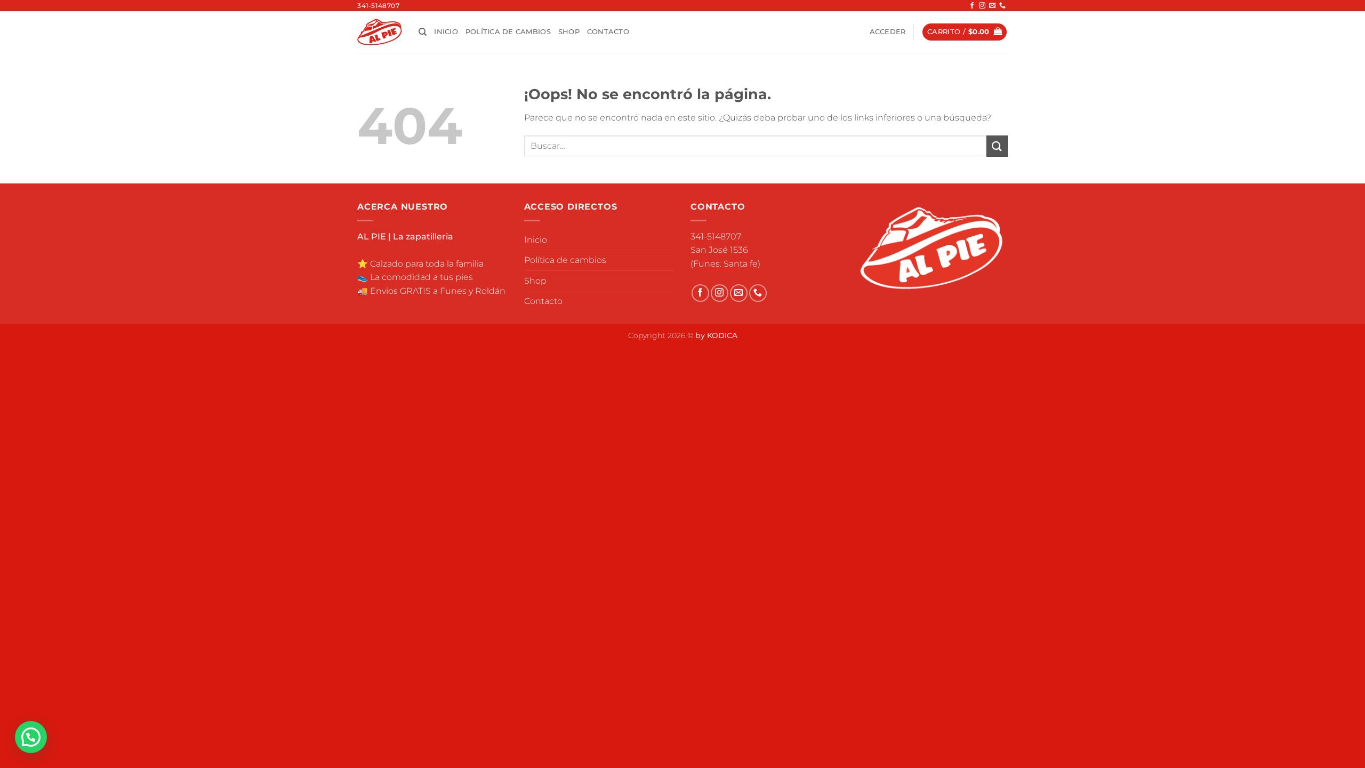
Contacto (608, 32)
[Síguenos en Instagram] (982, 6)
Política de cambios (508, 32)
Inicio (446, 32)
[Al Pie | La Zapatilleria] (380, 31)
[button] (888, 32)
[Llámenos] (1002, 6)
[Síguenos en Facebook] (972, 6)
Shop (569, 32)
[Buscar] (423, 32)
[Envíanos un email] (992, 6)
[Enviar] (997, 145)
